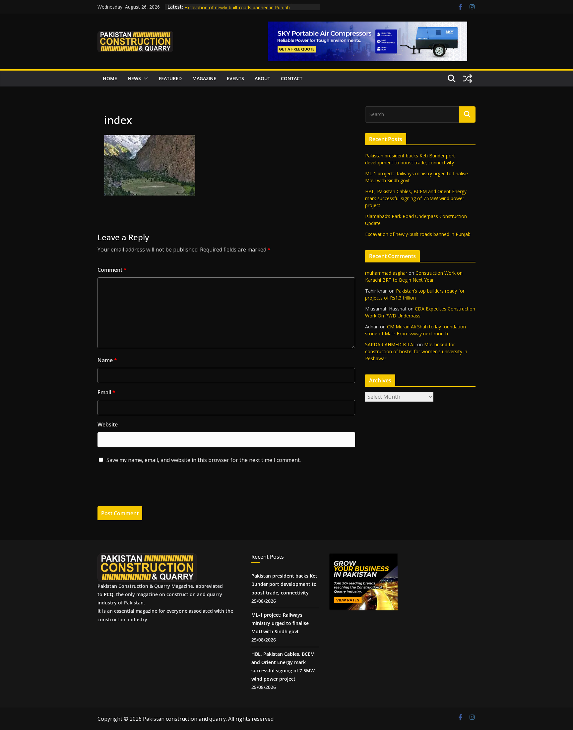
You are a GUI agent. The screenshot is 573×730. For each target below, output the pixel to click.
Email (106, 392)
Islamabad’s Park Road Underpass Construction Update (243, 7)
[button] (144, 78)
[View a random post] (468, 78)
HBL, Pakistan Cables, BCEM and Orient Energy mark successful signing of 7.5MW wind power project (416, 198)
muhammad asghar (386, 273)
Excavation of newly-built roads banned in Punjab (418, 234)
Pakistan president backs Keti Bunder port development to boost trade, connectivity (285, 584)
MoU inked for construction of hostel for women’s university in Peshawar (416, 351)
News (134, 78)
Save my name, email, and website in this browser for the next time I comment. (203, 460)
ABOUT (262, 78)
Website (107, 424)
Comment (112, 269)
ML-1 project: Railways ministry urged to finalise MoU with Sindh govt (280, 623)
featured (170, 78)
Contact (291, 78)
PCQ (108, 594)
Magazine (204, 78)
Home (110, 78)
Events (235, 78)
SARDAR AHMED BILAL (390, 344)
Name (107, 360)
